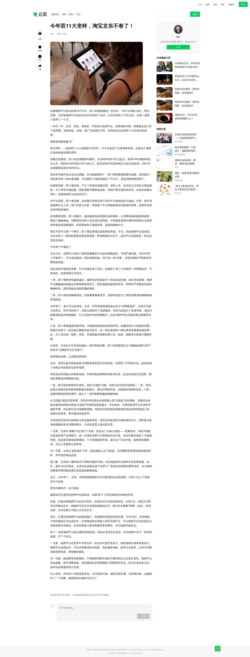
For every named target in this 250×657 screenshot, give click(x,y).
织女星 (178, 193)
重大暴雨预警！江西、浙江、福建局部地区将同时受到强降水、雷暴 (186, 149)
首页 (64, 14)
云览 (200, 4)
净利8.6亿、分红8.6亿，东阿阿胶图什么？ (187, 116)
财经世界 (179, 141)
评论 (143, 616)
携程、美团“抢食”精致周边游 (187, 174)
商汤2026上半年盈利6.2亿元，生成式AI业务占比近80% (187, 78)
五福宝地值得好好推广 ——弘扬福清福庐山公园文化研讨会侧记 (186, 136)
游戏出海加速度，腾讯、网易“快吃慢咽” (185, 161)
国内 (71, 14)
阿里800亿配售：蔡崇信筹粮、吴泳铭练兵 (187, 90)
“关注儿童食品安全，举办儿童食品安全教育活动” (187, 187)
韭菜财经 (179, 180)
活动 (215, 4)
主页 (222, 4)
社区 (207, 4)
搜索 (195, 14)
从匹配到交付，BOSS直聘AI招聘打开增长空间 (187, 65)
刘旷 (178, 36)
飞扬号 (231, 4)
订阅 (178, 47)
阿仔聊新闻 (180, 154)
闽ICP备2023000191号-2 (121, 649)
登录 (243, 4)
